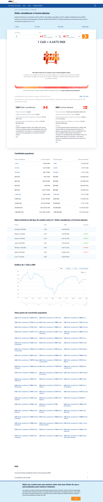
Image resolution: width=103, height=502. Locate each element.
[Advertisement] (51, 452)
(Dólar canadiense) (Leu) (50, 327)
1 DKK (55, 163)
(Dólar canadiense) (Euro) (26, 372)
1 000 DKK (56, 194)
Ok (76, 499)
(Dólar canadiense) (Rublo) (50, 338)
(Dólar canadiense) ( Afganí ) (76, 372)
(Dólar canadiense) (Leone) (75, 423)
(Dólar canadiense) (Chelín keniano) (26, 411)
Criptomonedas (37, 5)
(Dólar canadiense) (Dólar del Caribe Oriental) (75, 436)
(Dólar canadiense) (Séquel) (75, 349)
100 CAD (60, 27)
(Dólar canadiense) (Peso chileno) (50, 386)
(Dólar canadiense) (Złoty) (26, 327)
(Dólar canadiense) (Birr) (74, 398)
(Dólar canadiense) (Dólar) (26, 318)
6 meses (68, 268)
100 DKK (55, 172)
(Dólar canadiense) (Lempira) (48, 405)
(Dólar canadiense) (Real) (50, 343)
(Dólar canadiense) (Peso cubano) (50, 392)
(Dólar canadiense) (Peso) (75, 355)
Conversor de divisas (14, 5)
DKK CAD (32, 21)
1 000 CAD (84, 27)
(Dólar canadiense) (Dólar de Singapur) (27, 367)
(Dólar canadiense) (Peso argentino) (26, 379)
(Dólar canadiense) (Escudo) (76, 391)
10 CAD (37, 27)
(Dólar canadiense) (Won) (50, 355)
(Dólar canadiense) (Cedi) (26, 404)
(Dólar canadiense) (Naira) (51, 417)
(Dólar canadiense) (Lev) (75, 318)
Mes (61, 268)
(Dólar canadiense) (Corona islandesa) (50, 332)
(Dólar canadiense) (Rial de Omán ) (75, 417)
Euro (24, 5)
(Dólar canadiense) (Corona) (27, 322)
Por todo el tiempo (83, 268)
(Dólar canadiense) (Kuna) (26, 338)
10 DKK (55, 168)
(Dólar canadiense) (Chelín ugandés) (75, 430)
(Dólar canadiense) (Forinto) (76, 322)
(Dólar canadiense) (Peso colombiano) (75, 386)
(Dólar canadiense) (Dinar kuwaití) (50, 411)
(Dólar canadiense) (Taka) (75, 379)
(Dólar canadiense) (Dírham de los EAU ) (51, 373)
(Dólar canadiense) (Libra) (50, 322)
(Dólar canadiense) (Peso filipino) (75, 360)
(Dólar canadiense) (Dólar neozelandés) (50, 360)
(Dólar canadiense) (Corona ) (76, 327)
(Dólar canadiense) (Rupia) (50, 349)
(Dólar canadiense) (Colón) (26, 391)
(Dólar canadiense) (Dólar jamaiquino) (75, 405)
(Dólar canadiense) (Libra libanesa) (75, 411)
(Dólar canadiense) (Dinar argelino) (26, 398)
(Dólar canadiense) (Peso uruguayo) (26, 436)
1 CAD (17, 27)
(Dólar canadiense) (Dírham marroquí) (27, 417)
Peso (29, 5)
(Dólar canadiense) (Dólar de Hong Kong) (27, 349)
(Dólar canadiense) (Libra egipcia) (50, 398)
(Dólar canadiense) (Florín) (51, 379)
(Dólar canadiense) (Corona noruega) (76, 332)
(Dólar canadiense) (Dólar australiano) (26, 343)
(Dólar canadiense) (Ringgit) (27, 360)
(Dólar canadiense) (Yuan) (75, 343)
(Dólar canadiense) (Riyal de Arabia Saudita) (51, 424)
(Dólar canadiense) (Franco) (27, 332)
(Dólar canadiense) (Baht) (50, 366)
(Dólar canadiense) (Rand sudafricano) (75, 367)
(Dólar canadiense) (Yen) (50, 318)
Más (17, 136)
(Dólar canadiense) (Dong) (50, 436)
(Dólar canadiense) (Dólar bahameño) (26, 386)
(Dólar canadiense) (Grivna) (51, 429)
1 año (75, 268)
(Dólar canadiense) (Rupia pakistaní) (26, 424)
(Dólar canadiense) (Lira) (75, 338)
